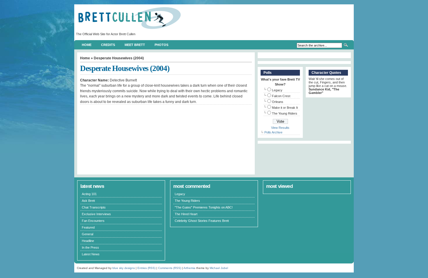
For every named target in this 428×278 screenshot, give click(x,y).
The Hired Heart (186, 214)
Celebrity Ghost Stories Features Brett (202, 220)
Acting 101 (89, 194)
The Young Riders (284, 113)
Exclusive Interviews (96, 214)
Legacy (277, 90)
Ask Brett (88, 200)
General (87, 234)
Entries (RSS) (146, 268)
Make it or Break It (285, 107)
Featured (88, 227)
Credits (108, 45)
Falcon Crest (281, 96)
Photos (161, 45)
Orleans (277, 102)
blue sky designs (123, 268)
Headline (88, 241)
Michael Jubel (219, 268)
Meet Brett (135, 45)
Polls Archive (273, 132)
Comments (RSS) (169, 268)
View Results (280, 127)
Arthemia (189, 268)
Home (86, 45)
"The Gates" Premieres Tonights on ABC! (204, 207)
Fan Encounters (93, 220)
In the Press (90, 247)
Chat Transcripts (94, 207)
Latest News (91, 254)
